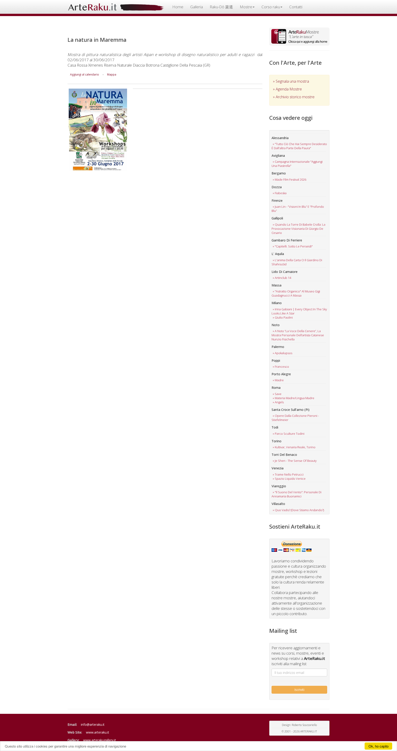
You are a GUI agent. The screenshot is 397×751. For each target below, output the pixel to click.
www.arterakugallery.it (99, 740)
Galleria (196, 6)
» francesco (281, 366)
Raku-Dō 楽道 (221, 6)
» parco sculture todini (288, 434)
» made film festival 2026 (289, 179)
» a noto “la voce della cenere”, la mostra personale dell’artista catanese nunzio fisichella (298, 335)
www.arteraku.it (97, 732)
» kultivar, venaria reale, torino (294, 447)
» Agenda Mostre (287, 89)
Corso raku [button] (270, 6)
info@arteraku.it (93, 724)
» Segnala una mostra (291, 81)
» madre (278, 380)
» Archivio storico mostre (294, 96)
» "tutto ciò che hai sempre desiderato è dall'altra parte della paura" (299, 146)
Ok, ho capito (378, 746)
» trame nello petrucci (288, 474)
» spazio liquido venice (289, 478)
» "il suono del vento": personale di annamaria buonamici (296, 494)
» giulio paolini (283, 317)
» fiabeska (279, 193)
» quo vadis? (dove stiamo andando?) (298, 510)
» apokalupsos (282, 353)
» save (277, 394)
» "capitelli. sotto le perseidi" (293, 246)
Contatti (295, 6)
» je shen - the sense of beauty (295, 461)
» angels (278, 402)
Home (177, 6)
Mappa (111, 74)
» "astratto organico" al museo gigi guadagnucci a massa (296, 293)
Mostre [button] (246, 6)
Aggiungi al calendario (84, 74)
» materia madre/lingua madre (293, 398)
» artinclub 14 (282, 278)
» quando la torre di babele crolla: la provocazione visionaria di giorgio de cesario (298, 228)
